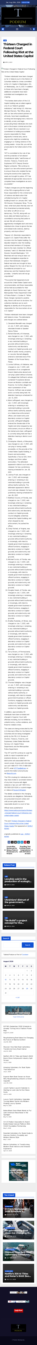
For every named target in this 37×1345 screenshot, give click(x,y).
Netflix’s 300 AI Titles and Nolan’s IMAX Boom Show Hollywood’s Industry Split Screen (18, 1058)
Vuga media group (18, 1017)
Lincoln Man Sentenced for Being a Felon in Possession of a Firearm (12, 850)
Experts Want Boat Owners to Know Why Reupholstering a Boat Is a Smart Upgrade (17, 1079)
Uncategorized (9, 1228)
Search (6, 938)
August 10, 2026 (12, 1214)
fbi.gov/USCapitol (19, 790)
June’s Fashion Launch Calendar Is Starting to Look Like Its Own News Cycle (16, 1090)
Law (5, 40)
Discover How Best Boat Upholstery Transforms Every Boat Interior (18, 1254)
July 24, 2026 (11, 1258)
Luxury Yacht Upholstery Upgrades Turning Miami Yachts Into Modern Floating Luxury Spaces (16, 1101)
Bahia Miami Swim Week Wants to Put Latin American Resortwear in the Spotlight (17, 1113)
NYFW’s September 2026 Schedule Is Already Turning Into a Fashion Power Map (17, 1028)
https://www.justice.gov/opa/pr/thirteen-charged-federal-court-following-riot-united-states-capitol (18, 812)
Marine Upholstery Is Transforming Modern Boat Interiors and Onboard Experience (16, 1147)
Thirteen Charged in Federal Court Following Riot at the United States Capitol (17, 823)
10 (5, 980)
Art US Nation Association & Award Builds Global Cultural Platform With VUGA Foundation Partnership (16, 1124)
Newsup (20, 1340)
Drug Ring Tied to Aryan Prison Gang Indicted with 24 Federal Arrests (24, 850)
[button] (30, 29)
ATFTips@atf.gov (20, 768)
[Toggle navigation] (17, 29)
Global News (9, 1206)
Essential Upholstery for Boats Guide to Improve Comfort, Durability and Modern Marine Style (18, 1135)
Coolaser (25, 955)
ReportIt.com (11, 773)
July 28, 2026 (11, 1236)
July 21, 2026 (11, 1279)
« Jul (17, 997)
